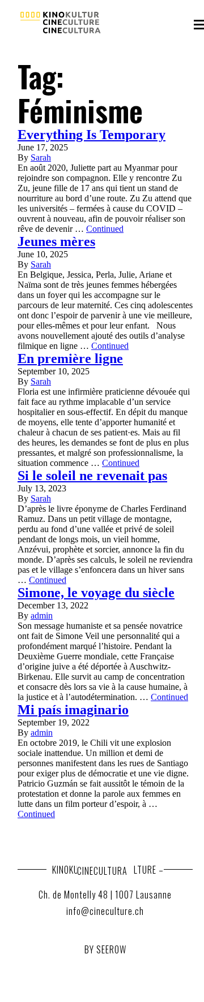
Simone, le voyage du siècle (96, 592)
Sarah (41, 157)
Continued (105, 229)
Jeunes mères (56, 241)
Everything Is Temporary (91, 134)
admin (42, 615)
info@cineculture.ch (105, 911)
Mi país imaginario (73, 709)
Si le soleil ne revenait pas (92, 475)
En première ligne (70, 358)
